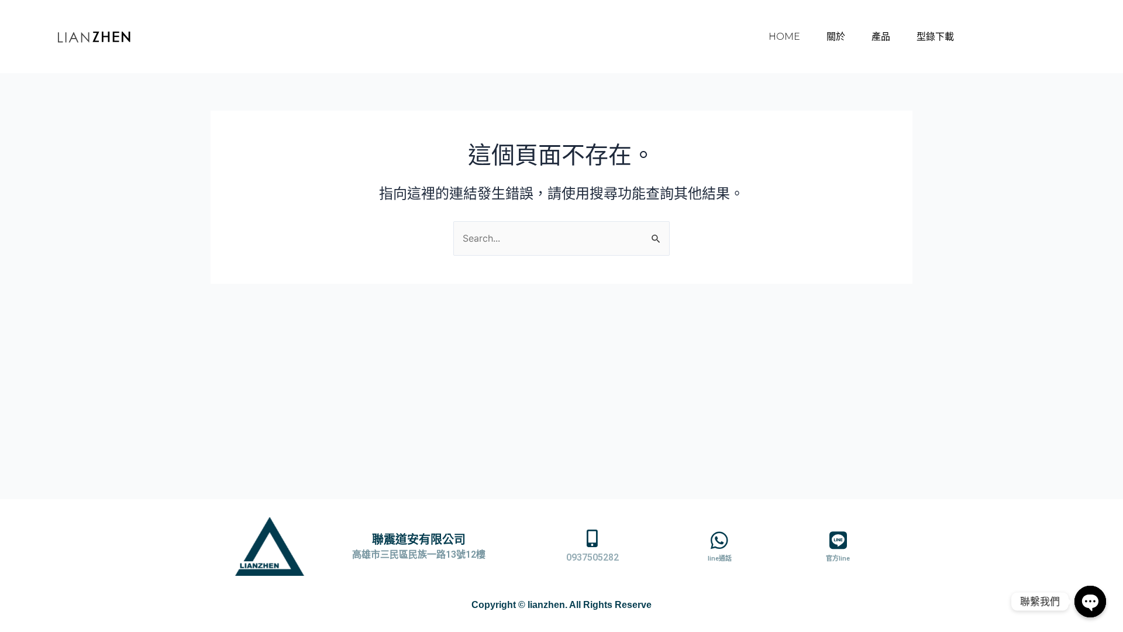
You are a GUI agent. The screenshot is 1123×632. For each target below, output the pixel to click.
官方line (838, 558)
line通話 (720, 558)
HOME (784, 36)
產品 (880, 36)
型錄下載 (935, 36)
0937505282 (592, 557)
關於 (835, 36)
